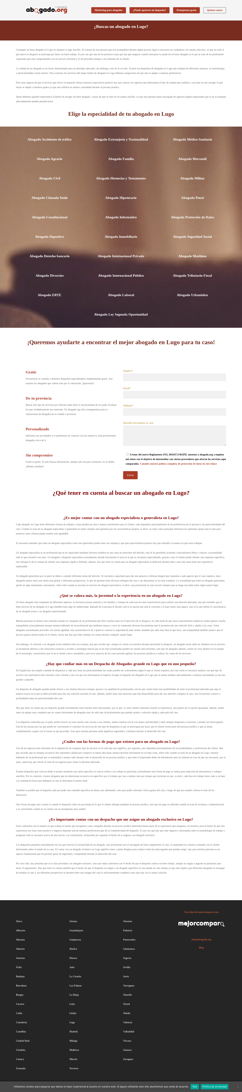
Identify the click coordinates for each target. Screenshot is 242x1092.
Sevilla (126, 967)
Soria (126, 976)
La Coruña (75, 976)
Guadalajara (76, 930)
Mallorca (74, 1050)
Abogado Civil (49, 178)
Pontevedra (129, 939)
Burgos (19, 995)
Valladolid (128, 1031)
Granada (21, 1068)
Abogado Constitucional (49, 217)
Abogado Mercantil (192, 159)
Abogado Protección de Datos (192, 217)
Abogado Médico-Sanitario (192, 139)
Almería (20, 949)
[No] (237, 1086)
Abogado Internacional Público (121, 275)
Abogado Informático (121, 217)
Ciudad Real (22, 1040)
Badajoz (20, 976)
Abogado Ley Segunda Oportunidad (121, 314)
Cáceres (20, 1004)
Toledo (126, 1013)
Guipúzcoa (75, 939)
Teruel (126, 1004)
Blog (201, 947)
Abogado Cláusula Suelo (50, 198)
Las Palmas (75, 985)
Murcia (73, 1059)
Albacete (20, 930)
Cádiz (19, 1013)
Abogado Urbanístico (192, 295)
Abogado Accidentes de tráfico (50, 139)
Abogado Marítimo (192, 256)
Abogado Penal (192, 198)
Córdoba (20, 1050)
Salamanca (129, 949)
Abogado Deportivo (49, 236)
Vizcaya (127, 1040)
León (72, 1004)
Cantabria (21, 1022)
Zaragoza (128, 1059)
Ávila (19, 967)
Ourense (127, 921)
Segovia (127, 958)
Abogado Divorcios (50, 275)
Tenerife (127, 995)
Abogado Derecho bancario (50, 256)
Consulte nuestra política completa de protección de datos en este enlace (178, 463)
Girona (73, 921)
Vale (194, 1086)
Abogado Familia (121, 159)
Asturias (20, 958)
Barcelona (21, 985)
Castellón (21, 1031)
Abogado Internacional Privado (121, 256)
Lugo (72, 1022)
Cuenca (20, 1059)
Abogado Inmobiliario (121, 236)
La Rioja (74, 995)
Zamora (127, 1050)
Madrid (73, 1031)
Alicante (20, 939)
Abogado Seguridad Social (192, 236)
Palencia (127, 930)
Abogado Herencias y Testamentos (121, 178)
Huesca (73, 958)
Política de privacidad (214, 1086)
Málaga (73, 1040)
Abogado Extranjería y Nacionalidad (121, 139)
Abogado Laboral (121, 295)
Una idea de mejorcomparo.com (201, 912)
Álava (19, 921)
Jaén (71, 967)
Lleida (72, 1013)
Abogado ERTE (49, 295)
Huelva (73, 949)
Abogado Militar (192, 178)
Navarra (73, 1068)
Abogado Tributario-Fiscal (192, 275)
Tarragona (128, 985)
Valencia (127, 1022)
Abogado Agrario (49, 159)
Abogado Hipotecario (121, 198)
